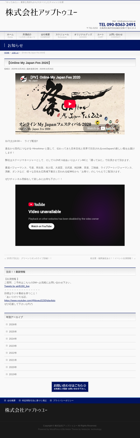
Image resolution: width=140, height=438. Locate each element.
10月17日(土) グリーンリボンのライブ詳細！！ (28, 258)
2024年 (13, 338)
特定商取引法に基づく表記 (34, 400)
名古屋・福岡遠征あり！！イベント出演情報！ (113, 258)
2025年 (13, 331)
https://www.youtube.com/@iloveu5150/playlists (29, 300)
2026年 (13, 324)
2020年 (13, 367)
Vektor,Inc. (86, 429)
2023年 (13, 346)
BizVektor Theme (70, 429)
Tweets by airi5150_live (17, 286)
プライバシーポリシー (63, 400)
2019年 (13, 374)
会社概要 (11, 400)
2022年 (13, 352)
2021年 (13, 360)
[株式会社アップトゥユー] (42, 13)
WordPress (55, 429)
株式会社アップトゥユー (66, 426)
